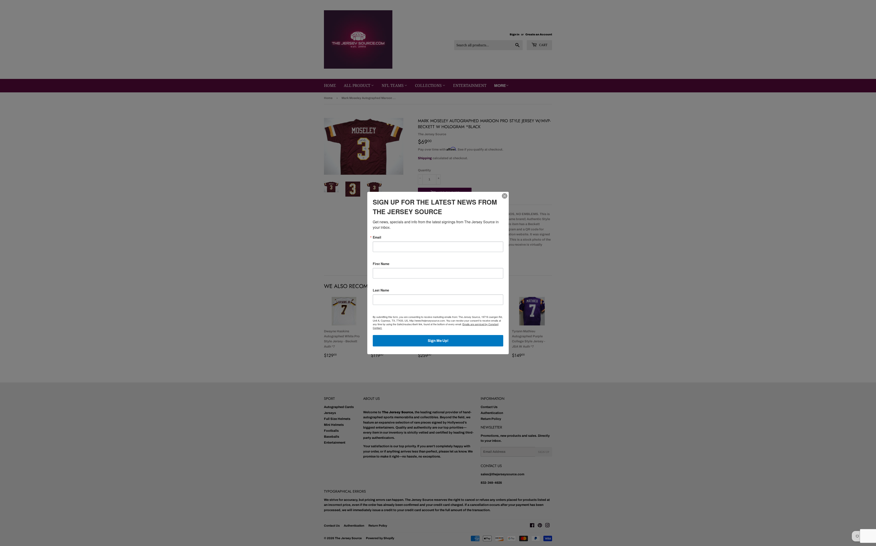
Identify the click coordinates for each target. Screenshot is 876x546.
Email (377, 237)
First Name (381, 263)
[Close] (504, 196)
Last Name (381, 290)
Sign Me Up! (438, 341)
